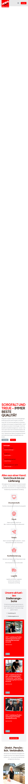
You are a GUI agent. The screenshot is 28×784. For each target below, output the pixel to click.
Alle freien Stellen (14, 738)
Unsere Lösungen (7, 466)
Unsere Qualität (7, 455)
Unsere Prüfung (7, 460)
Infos (8, 653)
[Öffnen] (18, 3)
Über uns (13, 439)
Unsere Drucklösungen (9, 449)
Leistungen (5, 439)
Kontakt (23, 3)
